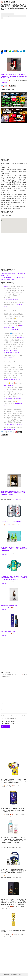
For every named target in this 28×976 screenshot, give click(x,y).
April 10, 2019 (20, 337)
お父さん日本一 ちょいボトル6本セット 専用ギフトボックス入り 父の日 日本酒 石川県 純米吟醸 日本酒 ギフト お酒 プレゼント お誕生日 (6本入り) (13, 871)
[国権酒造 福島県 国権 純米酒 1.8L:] (13, 594)
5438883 (8, 524)
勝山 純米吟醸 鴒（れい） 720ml (8, 631)
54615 (7, 607)
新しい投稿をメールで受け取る (8, 723)
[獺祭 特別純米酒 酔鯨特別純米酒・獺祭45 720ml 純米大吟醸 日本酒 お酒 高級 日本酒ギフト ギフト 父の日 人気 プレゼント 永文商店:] (13, 481)
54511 (7, 875)
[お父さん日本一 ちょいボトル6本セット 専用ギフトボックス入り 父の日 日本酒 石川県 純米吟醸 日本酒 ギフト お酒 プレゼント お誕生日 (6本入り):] (13, 859)
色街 (15, 16)
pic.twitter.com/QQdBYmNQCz (12, 398)
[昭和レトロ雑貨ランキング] (12, 86)
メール (2, 703)
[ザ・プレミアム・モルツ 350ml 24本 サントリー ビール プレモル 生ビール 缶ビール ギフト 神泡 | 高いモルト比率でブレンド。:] (13, 798)
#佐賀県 (21, 325)
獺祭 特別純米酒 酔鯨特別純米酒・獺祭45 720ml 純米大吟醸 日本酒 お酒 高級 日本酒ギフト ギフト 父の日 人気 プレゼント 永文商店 (14, 493)
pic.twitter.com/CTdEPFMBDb (12, 379)
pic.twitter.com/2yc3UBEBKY (12, 299)
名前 (1, 697)
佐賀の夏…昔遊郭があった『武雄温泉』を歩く (13, 277)
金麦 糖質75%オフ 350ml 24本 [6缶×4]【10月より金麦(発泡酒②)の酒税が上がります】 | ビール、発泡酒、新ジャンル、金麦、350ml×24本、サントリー (14, 578)
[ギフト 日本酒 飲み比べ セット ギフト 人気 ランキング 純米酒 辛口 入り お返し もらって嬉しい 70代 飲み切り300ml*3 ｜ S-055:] (13, 537)
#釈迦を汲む (7, 286)
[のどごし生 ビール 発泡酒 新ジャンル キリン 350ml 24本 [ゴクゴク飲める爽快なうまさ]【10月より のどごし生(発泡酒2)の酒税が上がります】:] (13, 769)
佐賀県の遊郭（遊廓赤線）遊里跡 (7, 13)
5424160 (8, 785)
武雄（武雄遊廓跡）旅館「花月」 (10, 279)
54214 (7, 906)
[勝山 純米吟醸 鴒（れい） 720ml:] (13, 620)
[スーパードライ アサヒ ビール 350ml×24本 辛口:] (13, 511)
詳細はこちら (4, 82)
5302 (7, 496)
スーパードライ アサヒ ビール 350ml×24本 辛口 (12, 521)
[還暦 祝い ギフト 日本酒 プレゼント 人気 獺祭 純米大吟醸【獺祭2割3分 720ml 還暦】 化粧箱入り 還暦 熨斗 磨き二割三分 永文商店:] (13, 64)
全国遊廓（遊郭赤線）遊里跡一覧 (7, 16)
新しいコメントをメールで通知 (8, 721)
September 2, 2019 (9, 385)
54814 (7, 553)
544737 (7, 814)
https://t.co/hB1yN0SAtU (10, 350)
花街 (18, 16)
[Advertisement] (14, 34)
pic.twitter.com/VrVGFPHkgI (14, 424)
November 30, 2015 (9, 429)
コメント (3, 679)
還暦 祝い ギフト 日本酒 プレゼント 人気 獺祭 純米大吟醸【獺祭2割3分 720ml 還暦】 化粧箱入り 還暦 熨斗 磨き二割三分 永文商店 (14, 76)
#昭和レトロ (10, 327)
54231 (7, 633)
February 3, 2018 (8, 357)
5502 (7, 80)
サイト (2, 709)
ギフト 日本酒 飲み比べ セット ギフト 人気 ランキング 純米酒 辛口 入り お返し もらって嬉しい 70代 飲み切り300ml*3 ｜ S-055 (14, 549)
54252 (7, 581)
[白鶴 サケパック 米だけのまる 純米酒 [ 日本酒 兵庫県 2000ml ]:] (13, 919)
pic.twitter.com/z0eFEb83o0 (11, 329)
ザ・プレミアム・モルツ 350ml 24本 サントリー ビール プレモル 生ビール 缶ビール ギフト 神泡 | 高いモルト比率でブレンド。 (13, 810)
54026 (7, 934)
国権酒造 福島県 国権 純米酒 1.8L (9, 605)
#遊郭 (5, 327)
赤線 (21, 16)
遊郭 (24, 16)
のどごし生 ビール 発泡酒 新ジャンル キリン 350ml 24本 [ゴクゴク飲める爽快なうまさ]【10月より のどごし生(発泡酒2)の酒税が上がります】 (13, 781)
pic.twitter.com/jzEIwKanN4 (11, 352)
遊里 (2, 18)
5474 (7, 845)
